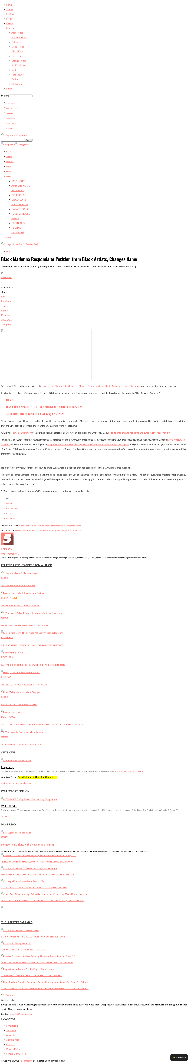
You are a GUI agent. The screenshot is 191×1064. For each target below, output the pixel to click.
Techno (15, 79)
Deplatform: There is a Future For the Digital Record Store (31, 976)
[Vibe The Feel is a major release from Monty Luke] (20, 672)
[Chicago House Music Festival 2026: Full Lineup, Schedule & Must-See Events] (29, 868)
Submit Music (11, 123)
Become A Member (12, 108)
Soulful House (18, 65)
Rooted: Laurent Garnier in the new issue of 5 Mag (25, 625)
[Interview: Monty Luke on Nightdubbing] (23, 593)
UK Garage (16, 83)
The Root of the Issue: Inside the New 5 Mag (21, 744)
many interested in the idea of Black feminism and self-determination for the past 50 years (88, 444)
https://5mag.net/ (10, 553)
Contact (10, 1044)
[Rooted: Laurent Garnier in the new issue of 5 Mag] (31, 613)
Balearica (16, 42)
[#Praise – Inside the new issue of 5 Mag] (20, 692)
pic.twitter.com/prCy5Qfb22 (68, 407)
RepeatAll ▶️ (9, 597)
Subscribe (11, 1030)
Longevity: (7, 767)
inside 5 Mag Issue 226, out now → (130, 771)
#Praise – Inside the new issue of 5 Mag (19, 705)
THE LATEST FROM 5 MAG (16, 922)
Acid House (17, 32)
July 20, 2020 (57, 414)
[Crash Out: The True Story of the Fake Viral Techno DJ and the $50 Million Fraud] (44, 894)
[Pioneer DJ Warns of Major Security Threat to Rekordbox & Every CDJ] (38, 855)
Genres (10, 28)
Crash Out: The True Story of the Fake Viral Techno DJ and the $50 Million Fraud (42, 901)
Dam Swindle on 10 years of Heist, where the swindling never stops (33, 665)
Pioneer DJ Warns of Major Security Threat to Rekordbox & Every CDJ (37, 862)
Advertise (9, 113)
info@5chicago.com (23, 1013)
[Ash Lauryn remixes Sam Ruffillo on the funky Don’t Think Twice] (32, 632)
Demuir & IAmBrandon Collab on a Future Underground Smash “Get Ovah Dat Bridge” (44, 988)
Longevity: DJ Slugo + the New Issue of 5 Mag (28, 844)
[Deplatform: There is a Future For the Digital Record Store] (27, 969)
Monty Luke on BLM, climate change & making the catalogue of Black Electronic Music (42, 724)
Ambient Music (19, 37)
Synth (14, 70)
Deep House (17, 46)
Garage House (18, 60)
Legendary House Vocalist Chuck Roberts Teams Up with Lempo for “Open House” (47, 530)
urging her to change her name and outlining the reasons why (139, 432)
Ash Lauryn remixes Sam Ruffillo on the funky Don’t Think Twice (32, 645)
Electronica (17, 56)
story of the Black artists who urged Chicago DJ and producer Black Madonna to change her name (91, 386)
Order (4, 816)
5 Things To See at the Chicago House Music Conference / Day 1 (33, 937)
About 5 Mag (10, 118)
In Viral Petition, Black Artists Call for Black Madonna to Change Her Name (49, 525)
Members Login (11, 103)
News (9, 4)
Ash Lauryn (10, 503)
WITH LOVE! (9, 805)
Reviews (6, 677)
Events (9, 23)
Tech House (17, 74)
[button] (179, 1057)
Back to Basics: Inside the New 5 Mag (18, 586)
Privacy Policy (13, 1049)
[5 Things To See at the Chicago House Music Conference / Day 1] (20, 930)
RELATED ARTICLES (13, 565)
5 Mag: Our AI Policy (16, 1053)
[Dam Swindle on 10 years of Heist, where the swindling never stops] (12, 652)
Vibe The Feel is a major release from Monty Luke (24, 685)
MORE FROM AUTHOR (38, 565)
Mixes (9, 18)
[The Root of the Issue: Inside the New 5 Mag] (22, 731)
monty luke (10, 518)
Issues (4, 577)
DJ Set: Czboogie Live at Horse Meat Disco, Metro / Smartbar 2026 (34, 888)
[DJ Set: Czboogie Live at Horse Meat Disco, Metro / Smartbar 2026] (22, 881)
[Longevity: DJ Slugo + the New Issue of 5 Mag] (16, 832)
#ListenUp (7, 637)
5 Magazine (6, 277)
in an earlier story (22, 432)
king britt (9, 513)
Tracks (9, 9)
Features (10, 14)
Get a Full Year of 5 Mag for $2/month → (37, 777)
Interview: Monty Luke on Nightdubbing (20, 606)
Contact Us (10, 128)
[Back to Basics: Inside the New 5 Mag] (19, 573)
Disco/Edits (17, 51)
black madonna (12, 508)
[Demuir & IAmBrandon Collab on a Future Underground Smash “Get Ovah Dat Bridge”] (44, 982)
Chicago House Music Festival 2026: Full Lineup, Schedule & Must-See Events (39, 875)
